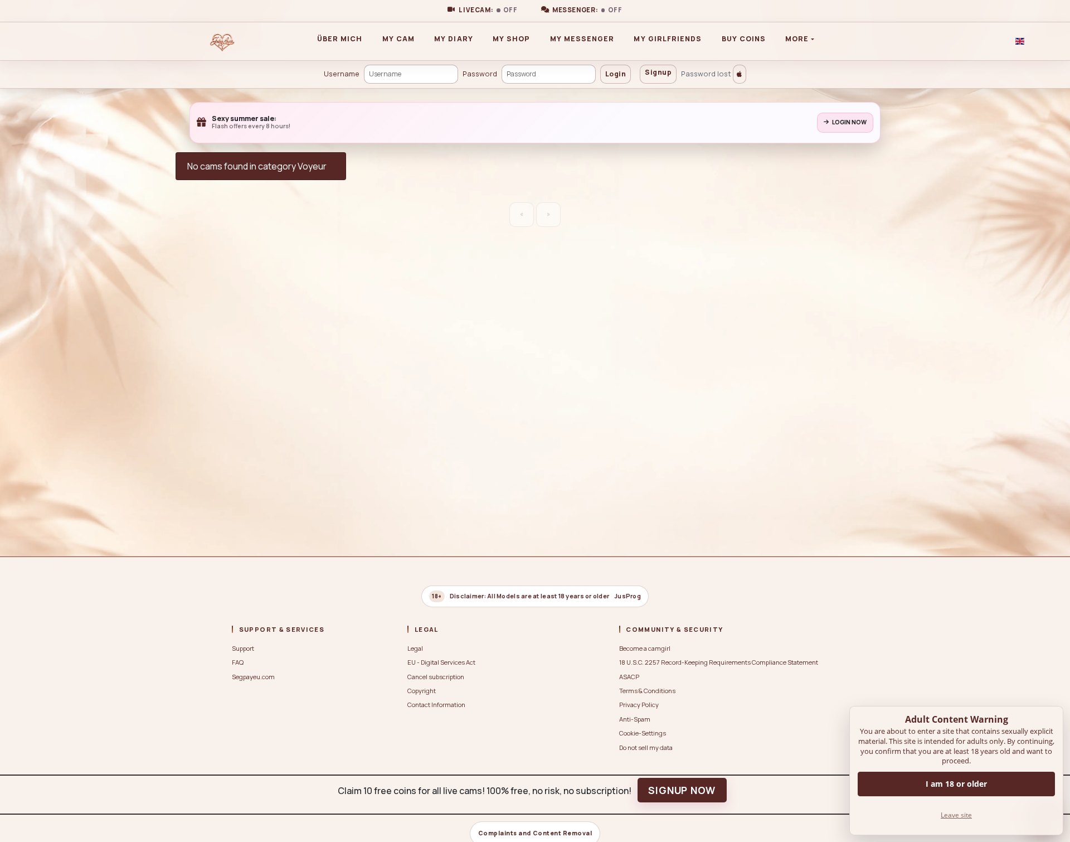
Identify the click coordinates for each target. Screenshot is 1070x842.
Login (615, 74)
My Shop (511, 38)
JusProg (627, 596)
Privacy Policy (639, 704)
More (797, 38)
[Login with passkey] (739, 74)
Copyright (421, 690)
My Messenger (582, 38)
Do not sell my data (646, 747)
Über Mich (340, 38)
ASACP (629, 676)
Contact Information (436, 704)
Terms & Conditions (647, 690)
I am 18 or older (956, 783)
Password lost (706, 74)
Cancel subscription (435, 676)
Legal (415, 648)
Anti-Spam (634, 719)
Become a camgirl (644, 648)
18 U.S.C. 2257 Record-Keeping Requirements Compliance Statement (718, 662)
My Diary (453, 38)
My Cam (398, 38)
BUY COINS (744, 38)
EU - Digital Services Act (441, 662)
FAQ (238, 662)
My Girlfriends (668, 38)
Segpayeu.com (253, 676)
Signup (658, 72)
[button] (1020, 41)
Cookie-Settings (642, 733)
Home (253, 41)
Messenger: (587, 10)
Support (243, 648)
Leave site (956, 815)
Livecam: (488, 10)
